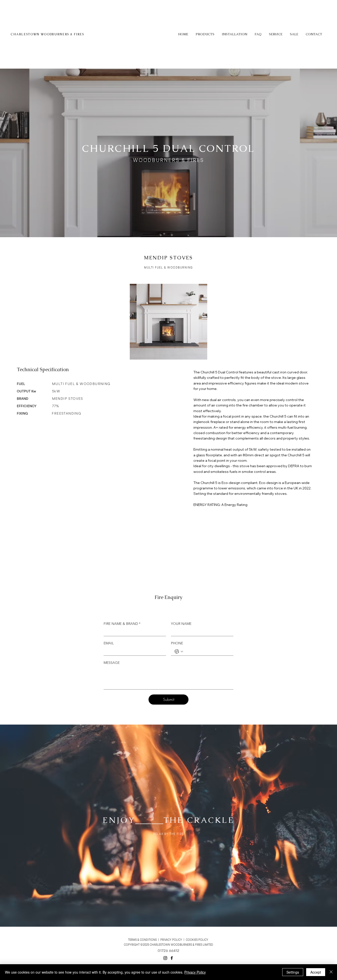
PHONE (177, 643)
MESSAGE (112, 663)
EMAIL (109, 643)
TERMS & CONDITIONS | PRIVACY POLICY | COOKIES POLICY (168, 940)
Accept (315, 972)
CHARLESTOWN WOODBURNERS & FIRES (47, 34)
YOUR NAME (181, 624)
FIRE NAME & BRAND (122, 624)
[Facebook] (171, 958)
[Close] (331, 972)
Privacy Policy (195, 972)
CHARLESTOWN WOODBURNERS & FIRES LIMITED (181, 945)
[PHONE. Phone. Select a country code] (179, 651)
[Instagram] (165, 958)
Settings (292, 972)
